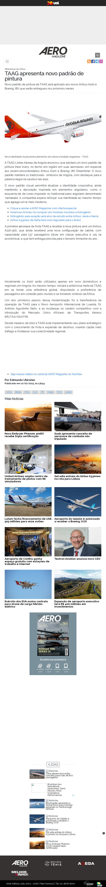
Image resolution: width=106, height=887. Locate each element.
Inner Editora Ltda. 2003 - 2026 (22, 883)
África (26, 392)
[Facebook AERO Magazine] (93, 61)
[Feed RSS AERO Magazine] (89, 61)
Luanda (68, 392)
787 (42, 392)
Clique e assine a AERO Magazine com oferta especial (43, 208)
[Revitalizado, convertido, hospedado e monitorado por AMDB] (99, 884)
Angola (50, 392)
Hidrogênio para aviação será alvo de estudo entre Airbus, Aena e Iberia (54, 216)
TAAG (59, 392)
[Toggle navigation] (7, 61)
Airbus (9, 392)
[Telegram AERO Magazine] (97, 61)
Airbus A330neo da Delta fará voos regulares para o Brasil (45, 220)
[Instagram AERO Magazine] (101, 61)
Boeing (18, 392)
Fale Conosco (47, 883)
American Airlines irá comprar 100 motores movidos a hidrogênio (50, 212)
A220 (35, 392)
